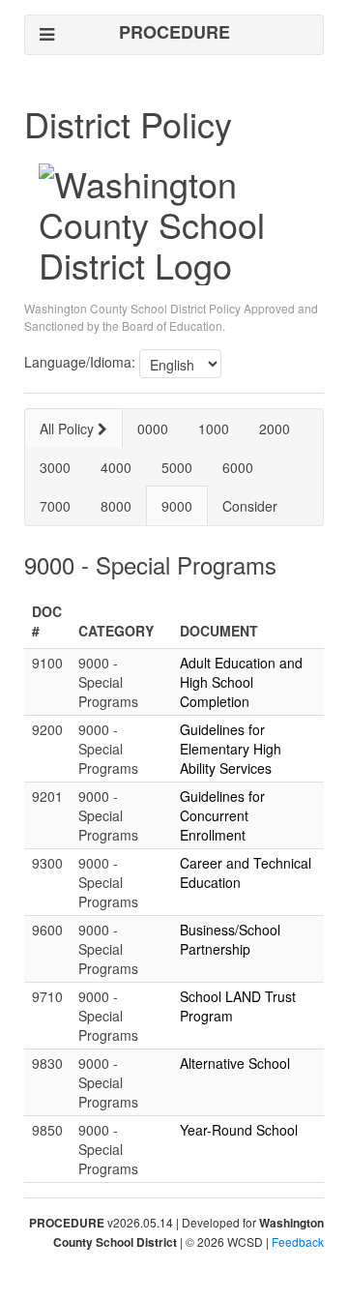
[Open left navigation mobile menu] (47, 34)
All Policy (69, 428)
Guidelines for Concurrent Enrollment (222, 815)
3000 (55, 467)
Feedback (298, 1241)
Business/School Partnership (230, 939)
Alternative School (235, 1063)
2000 (274, 428)
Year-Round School (239, 1129)
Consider (249, 506)
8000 (116, 506)
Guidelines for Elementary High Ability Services (230, 749)
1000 (213, 428)
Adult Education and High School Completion (241, 682)
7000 (55, 506)
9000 (176, 506)
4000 (116, 467)
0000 (152, 428)
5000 (176, 467)
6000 (237, 467)
